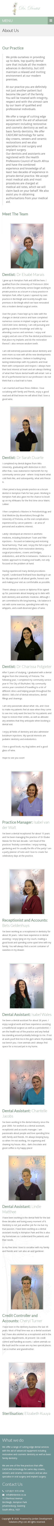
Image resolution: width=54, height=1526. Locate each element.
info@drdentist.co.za (16, 1494)
